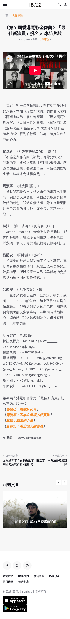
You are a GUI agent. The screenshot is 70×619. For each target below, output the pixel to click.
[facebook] (7, 565)
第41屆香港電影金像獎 (29, 437)
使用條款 (8, 581)
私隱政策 (54, 576)
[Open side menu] (4, 4)
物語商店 (23, 581)
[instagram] (27, 565)
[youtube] (17, 565)
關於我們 (8, 576)
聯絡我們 (23, 576)
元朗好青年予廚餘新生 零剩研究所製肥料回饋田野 (18, 462)
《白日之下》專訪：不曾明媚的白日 (35, 521)
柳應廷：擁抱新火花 (21, 409)
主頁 (5, 15)
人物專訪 (17, 15)
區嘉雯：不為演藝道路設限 (51, 462)
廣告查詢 (39, 576)
